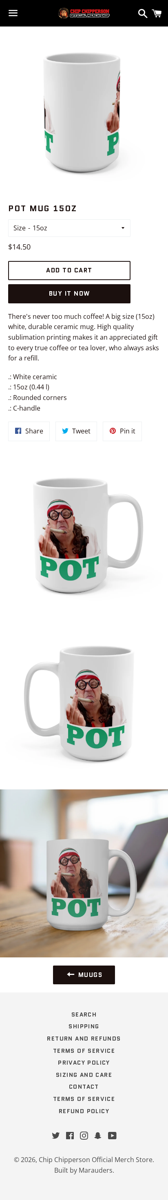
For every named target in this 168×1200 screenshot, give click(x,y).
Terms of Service (84, 1051)
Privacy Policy (84, 1063)
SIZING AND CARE (84, 1075)
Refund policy (84, 1111)
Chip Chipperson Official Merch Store (96, 1159)
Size (19, 227)
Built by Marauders (83, 1170)
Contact (84, 1087)
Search (84, 1014)
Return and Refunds (84, 1038)
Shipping (84, 1026)
